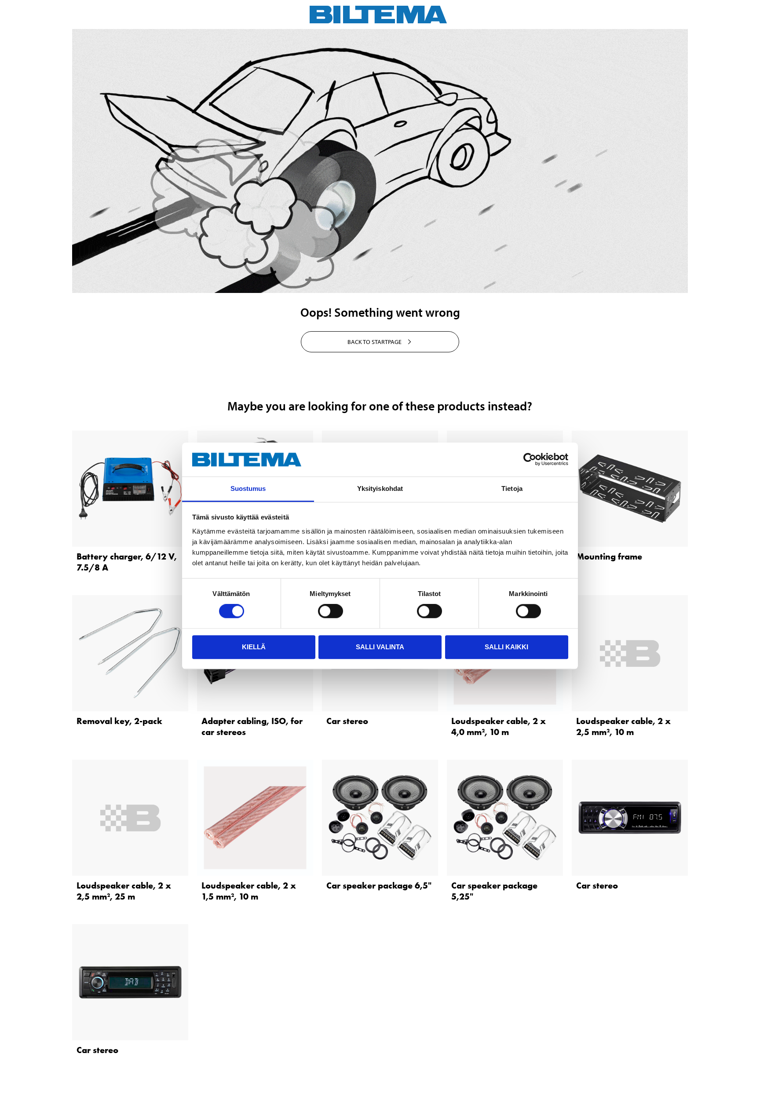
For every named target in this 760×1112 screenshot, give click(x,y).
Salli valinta (380, 647)
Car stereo (347, 721)
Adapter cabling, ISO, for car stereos (252, 726)
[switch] (330, 611)
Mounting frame (609, 556)
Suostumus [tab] (248, 488)
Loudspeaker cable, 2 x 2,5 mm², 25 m (124, 891)
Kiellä (254, 647)
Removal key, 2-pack (119, 721)
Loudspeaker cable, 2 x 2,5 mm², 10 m (623, 726)
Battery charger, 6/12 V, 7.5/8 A (127, 562)
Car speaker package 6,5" (378, 885)
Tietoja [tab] (511, 488)
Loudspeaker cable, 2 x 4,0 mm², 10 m (498, 726)
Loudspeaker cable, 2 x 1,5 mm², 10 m (248, 891)
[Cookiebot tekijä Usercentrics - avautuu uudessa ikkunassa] (529, 459)
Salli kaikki (506, 647)
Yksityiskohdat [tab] (380, 488)
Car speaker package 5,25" (494, 891)
